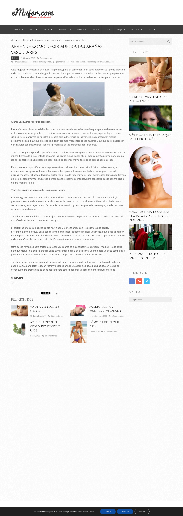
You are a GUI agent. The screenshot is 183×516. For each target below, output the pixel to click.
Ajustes (142, 511)
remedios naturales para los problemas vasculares (92, 61)
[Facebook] (132, 281)
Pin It (57, 293)
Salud (31, 29)
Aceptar (108, 511)
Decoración (63, 29)
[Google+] (139, 281)
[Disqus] (68, 387)
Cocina (46, 29)
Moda (96, 29)
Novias (108, 29)
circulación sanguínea (42, 61)
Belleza (17, 29)
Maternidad (82, 29)
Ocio (150, 29)
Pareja (119, 29)
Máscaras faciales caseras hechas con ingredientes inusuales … (149, 216)
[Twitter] (147, 281)
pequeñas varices (61, 61)
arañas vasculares (22, 61)
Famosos (135, 29)
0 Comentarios (46, 58)
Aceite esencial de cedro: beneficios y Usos (45, 326)
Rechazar (125, 511)
